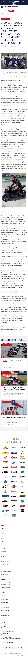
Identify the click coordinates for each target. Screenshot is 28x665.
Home (2, 528)
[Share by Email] (9, 49)
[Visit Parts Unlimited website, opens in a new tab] (14, 477)
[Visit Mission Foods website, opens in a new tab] (5, 448)
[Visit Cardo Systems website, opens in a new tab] (22, 482)
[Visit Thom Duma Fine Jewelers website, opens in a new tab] (14, 496)
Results (2, 533)
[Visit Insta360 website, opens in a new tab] (5, 452)
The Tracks (3, 579)
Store (2, 541)
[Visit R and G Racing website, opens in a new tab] (5, 472)
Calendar (3, 538)
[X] (12, 648)
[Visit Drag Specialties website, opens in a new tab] (22, 467)
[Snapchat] (25, 648)
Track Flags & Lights (5, 584)
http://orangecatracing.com (17, 309)
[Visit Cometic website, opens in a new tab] (22, 477)
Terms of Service (5, 615)
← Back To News (5, 13)
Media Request (4, 602)
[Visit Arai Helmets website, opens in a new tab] (14, 472)
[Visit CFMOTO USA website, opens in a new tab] (14, 462)
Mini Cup (3, 566)
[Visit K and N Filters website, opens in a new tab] (5, 506)
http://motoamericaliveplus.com (11, 304)
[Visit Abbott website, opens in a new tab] (14, 511)
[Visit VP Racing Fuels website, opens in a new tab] (5, 482)
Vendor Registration (5, 610)
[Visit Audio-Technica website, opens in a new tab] (5, 477)
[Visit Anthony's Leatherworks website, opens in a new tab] (14, 491)
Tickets (2, 543)
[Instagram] (6, 648)
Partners (3, 592)
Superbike (3, 551)
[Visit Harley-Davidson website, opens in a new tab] (22, 452)
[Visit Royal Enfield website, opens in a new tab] (22, 457)
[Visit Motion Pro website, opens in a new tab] (22, 472)
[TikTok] (15, 648)
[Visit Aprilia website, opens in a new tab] (5, 462)
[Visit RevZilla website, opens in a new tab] (5, 467)
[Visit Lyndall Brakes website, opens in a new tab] (22, 486)
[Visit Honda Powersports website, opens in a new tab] (5, 457)
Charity (2, 589)
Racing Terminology (5, 582)
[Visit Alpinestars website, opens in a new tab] (5, 486)
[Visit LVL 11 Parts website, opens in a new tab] (5, 515)
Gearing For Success (5, 587)
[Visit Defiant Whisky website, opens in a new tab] (22, 511)
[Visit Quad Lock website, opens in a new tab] (5, 511)
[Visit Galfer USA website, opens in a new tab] (22, 496)
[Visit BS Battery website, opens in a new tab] (22, 506)
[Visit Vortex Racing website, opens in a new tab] (14, 501)
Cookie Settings (21, 655)
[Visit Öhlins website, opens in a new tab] (22, 491)
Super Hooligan (4, 564)
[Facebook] (3, 648)
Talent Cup (3, 556)
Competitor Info (4, 605)
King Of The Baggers (5, 561)
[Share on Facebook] (5, 49)
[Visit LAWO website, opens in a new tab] (22, 501)
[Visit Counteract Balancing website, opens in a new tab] (5, 501)
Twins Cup (3, 559)
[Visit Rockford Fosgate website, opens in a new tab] (14, 482)
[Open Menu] (2, 7)
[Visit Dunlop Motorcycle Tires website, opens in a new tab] (22, 448)
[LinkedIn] (22, 648)
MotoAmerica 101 (4, 574)
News (2, 530)
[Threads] (9, 648)
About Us (3, 595)
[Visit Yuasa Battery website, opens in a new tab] (5, 491)
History (2, 576)
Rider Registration (5, 607)
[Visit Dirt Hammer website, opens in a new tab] (14, 506)
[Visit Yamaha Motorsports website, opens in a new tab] (14, 452)
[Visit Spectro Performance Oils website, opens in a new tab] (14, 486)
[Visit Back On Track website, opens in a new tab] (14, 515)
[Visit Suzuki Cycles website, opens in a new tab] (22, 462)
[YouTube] (18, 648)
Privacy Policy (4, 612)
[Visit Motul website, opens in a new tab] (14, 467)
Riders (2, 536)
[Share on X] (7, 49)
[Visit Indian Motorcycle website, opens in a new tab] (14, 457)
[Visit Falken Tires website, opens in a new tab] (5, 496)
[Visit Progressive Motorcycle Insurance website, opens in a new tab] (14, 448)
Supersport (3, 553)
